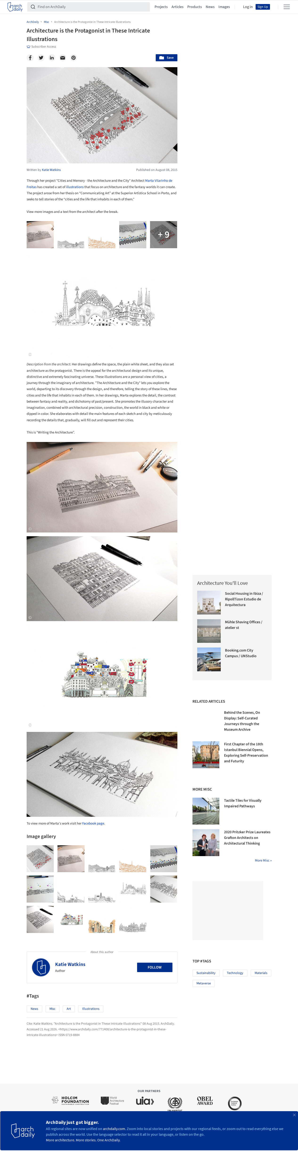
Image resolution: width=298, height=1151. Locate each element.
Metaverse (203, 983)
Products (194, 6)
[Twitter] (41, 57)
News (210, 6)
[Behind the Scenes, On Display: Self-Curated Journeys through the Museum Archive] (205, 723)
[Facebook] (30, 57)
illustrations (75, 187)
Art (69, 1009)
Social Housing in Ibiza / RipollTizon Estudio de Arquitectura (244, 599)
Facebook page (93, 823)
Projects (161, 6)
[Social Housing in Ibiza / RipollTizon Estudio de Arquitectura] (209, 603)
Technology (235, 973)
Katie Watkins (70, 964)
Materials (261, 973)
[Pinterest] (73, 57)
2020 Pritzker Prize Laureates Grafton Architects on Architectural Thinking (247, 837)
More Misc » (263, 860)
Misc (52, 1009)
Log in (248, 6)
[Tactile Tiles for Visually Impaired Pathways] (205, 811)
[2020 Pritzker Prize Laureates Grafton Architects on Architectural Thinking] (205, 842)
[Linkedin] (51, 57)
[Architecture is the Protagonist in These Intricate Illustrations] (40, 858)
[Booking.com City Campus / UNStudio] (209, 659)
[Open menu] (286, 7)
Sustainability (206, 973)
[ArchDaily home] (15, 7)
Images (224, 6)
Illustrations (90, 1009)
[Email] (62, 57)
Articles (177, 6)
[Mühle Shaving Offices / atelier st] (209, 631)
